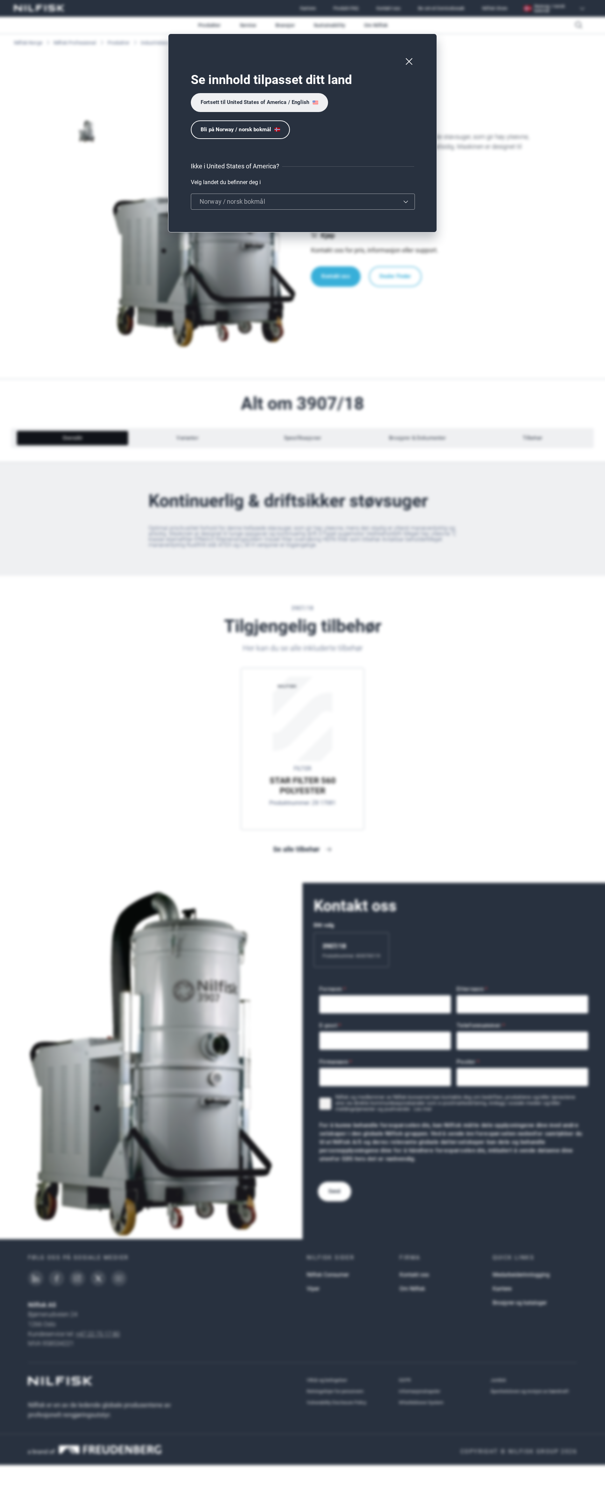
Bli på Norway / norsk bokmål (236, 129)
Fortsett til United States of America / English (255, 102)
